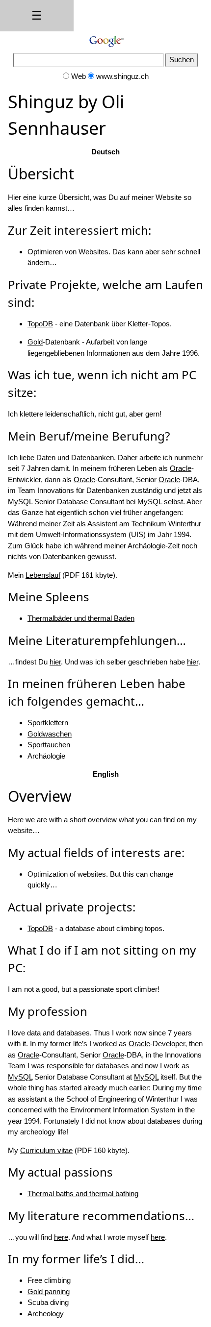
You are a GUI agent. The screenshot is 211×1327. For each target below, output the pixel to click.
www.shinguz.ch (122, 76)
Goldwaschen (49, 734)
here (61, 1237)
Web (78, 76)
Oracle (180, 468)
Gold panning (48, 1291)
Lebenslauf (43, 575)
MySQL (20, 501)
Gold (35, 342)
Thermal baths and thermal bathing (82, 1193)
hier (55, 662)
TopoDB (40, 323)
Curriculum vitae (46, 1150)
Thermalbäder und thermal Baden (80, 618)
